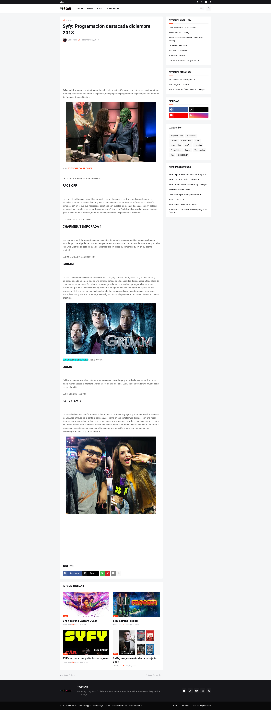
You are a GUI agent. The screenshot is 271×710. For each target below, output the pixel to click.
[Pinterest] (107, 573)
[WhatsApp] (102, 573)
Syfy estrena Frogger (125, 620)
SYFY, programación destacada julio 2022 (135, 660)
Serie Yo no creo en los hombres (182, 204)
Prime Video (176, 150)
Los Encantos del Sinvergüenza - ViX (185, 60)
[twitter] (202, 2)
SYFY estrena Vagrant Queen (80, 620)
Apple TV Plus (177, 136)
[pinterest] (210, 2)
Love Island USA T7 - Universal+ (182, 28)
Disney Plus (176, 145)
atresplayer (183, 155)
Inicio (62, 2)
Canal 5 (174, 140)
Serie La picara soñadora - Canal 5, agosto (187, 174)
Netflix (187, 145)
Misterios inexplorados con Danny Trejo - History (186, 39)
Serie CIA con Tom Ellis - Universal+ (184, 179)
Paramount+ (136, 705)
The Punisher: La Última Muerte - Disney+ (187, 89)
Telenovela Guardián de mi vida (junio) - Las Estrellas (188, 211)
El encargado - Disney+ (179, 84)
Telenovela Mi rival (177, 55)
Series (90, 8)
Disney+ (99, 705)
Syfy (71, 20)
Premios (198, 145)
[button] (202, 8)
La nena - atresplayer (178, 45)
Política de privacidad (202, 705)
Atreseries (191, 136)
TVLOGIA (70, 705)
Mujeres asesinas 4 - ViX (179, 189)
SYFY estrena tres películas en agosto (86, 658)
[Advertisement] (111, 65)
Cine (99, 8)
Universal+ (116, 705)
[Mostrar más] (118, 573)
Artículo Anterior (69, 675)
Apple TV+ (90, 705)
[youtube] (206, 2)
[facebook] (197, 2)
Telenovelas (112, 8)
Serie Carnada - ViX (177, 199)
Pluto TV (126, 705)
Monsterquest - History (179, 33)
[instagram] (198, 115)
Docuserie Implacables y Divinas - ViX (185, 194)
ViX (172, 155)
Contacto (185, 705)
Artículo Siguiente (153, 675)
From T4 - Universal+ (178, 50)
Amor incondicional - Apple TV (182, 79)
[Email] (113, 573)
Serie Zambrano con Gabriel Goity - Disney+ (187, 184)
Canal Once (186, 140)
